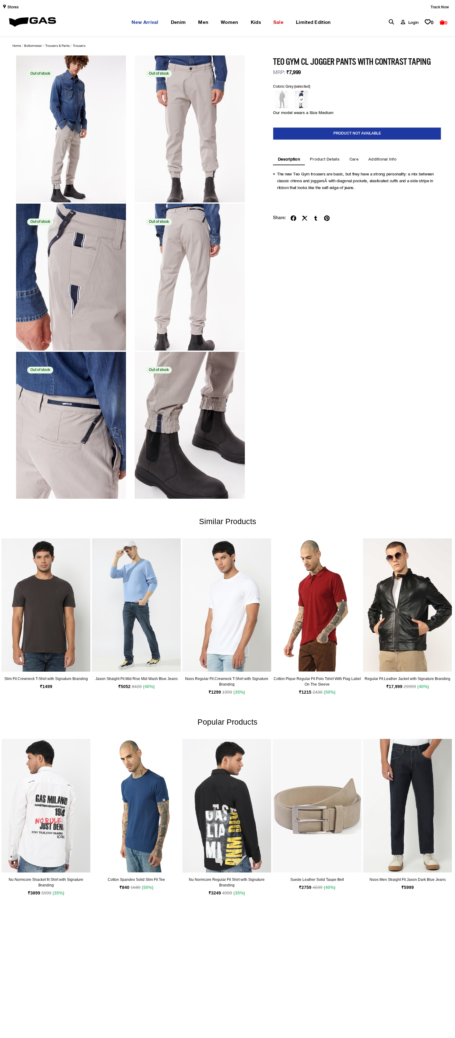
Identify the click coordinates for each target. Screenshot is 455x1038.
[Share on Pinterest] (327, 218)
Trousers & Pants (57, 45)
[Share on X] (304, 218)
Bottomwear (33, 45)
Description (289, 159)
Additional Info (382, 159)
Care (353, 159)
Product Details (325, 159)
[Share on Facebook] (293, 218)
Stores (13, 7)
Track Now (440, 7)
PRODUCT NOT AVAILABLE (357, 133)
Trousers (79, 45)
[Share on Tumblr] (315, 218)
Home (16, 45)
